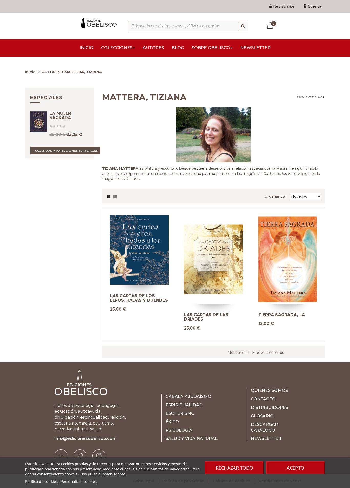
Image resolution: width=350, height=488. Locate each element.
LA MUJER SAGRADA (60, 115)
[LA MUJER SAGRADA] (38, 121)
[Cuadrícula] (108, 195)
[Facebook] (61, 455)
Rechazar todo (234, 468)
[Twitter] (80, 455)
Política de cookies (41, 481)
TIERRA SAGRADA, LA (281, 315)
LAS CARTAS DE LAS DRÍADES (206, 317)
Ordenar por (275, 196)
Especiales (46, 97)
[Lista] (114, 195)
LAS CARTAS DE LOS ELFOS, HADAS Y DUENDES (139, 298)
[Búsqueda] (243, 26)
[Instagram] (98, 455)
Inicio (30, 72)
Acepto (295, 468)
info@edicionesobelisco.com (86, 438)
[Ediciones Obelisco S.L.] (98, 23)
